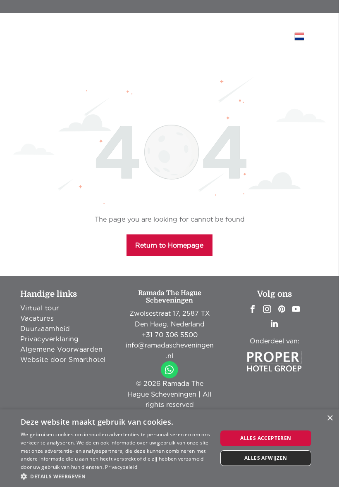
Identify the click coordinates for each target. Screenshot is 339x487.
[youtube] (296, 310)
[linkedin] (274, 324)
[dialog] (169, 448)
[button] (116, 476)
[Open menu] (267, 36)
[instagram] (267, 310)
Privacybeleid (121, 466)
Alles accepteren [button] (265, 438)
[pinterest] (281, 310)
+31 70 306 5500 (170, 335)
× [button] (330, 418)
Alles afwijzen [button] (265, 457)
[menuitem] (64, 308)
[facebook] (252, 310)
